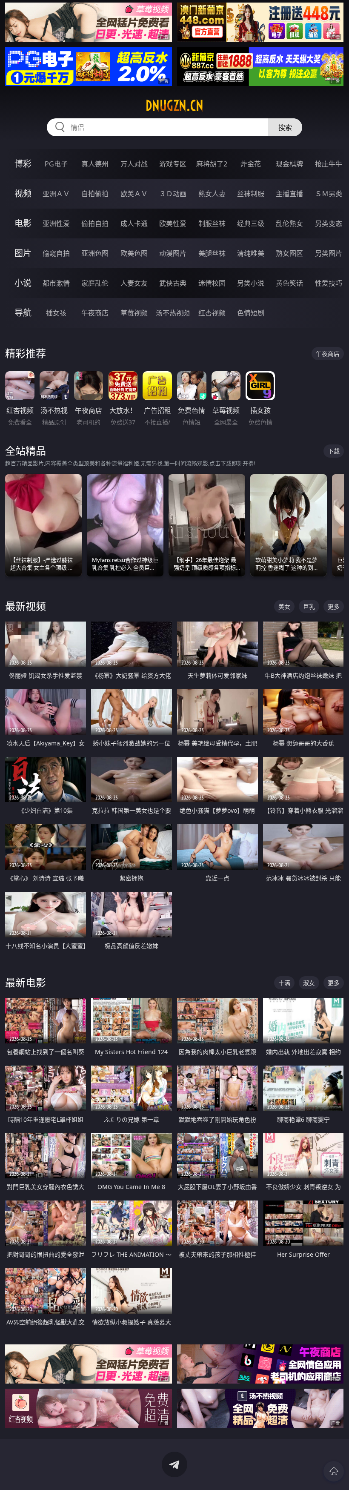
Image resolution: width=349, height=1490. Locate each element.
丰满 (284, 983)
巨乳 (309, 606)
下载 (334, 451)
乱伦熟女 (289, 223)
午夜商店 (95, 313)
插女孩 (56, 313)
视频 (22, 193)
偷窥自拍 (56, 253)
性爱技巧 (328, 283)
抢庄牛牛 (328, 164)
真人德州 (95, 164)
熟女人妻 (212, 193)
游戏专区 (172, 164)
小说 (22, 283)
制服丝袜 (212, 223)
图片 (22, 253)
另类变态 (328, 223)
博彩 (22, 163)
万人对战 (134, 164)
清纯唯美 (250, 253)
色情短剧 (250, 313)
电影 (22, 223)
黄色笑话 (289, 283)
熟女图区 (289, 253)
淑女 (309, 983)
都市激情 (56, 283)
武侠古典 (172, 283)
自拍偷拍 (95, 193)
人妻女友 (134, 283)
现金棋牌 (289, 164)
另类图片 (328, 253)
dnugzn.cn (174, 105)
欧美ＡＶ (134, 193)
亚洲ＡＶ (56, 193)
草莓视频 (134, 313)
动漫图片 (172, 253)
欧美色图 (134, 253)
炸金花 (250, 164)
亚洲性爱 (56, 223)
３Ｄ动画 (172, 193)
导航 (22, 312)
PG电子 (56, 164)
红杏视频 (212, 313)
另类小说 (250, 283)
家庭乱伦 (95, 283)
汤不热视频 (173, 313)
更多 (334, 606)
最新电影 (25, 982)
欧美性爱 (172, 223)
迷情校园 (212, 283)
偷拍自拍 (95, 223)
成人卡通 (134, 223)
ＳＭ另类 (328, 193)
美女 (284, 606)
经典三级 (250, 223)
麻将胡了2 (211, 164)
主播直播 (289, 193)
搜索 (285, 127)
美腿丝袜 (212, 253)
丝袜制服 (250, 193)
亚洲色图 (95, 253)
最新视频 (25, 606)
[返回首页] (333, 1471)
